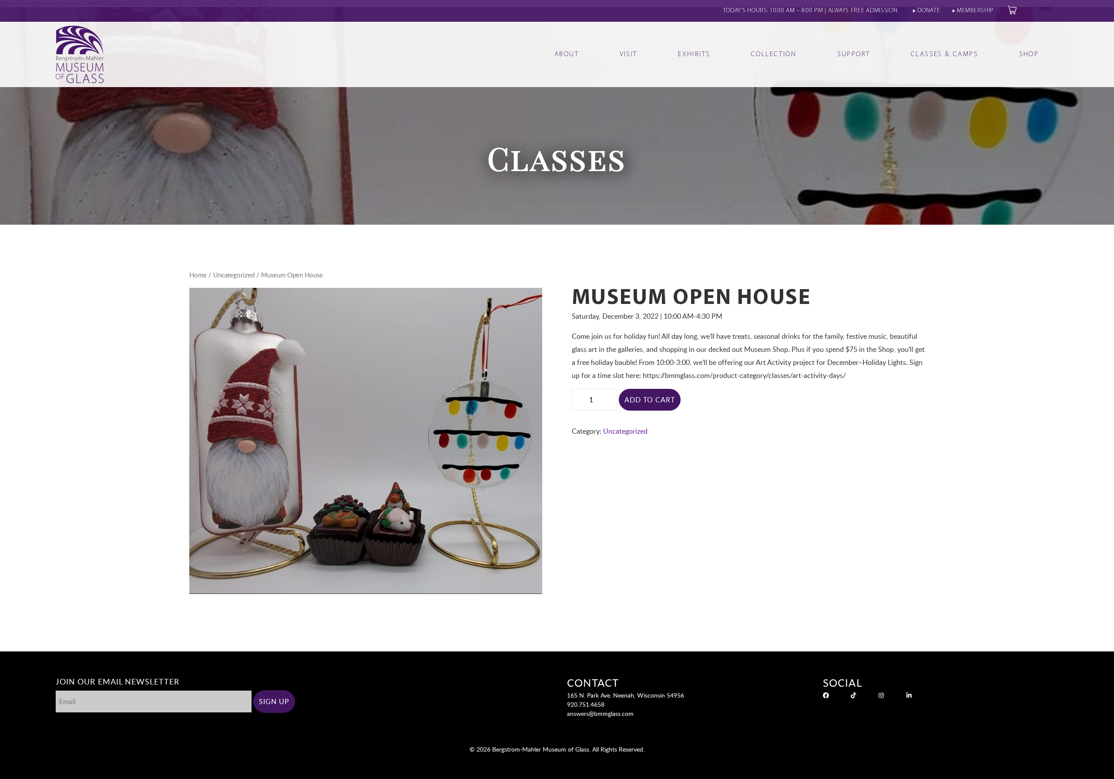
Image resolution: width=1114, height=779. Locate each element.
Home (198, 274)
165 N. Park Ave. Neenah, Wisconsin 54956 (625, 695)
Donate (928, 10)
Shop (1029, 54)
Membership (975, 10)
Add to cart (649, 400)
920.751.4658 (585, 704)
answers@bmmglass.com (600, 713)
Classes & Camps (944, 54)
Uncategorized (234, 274)
